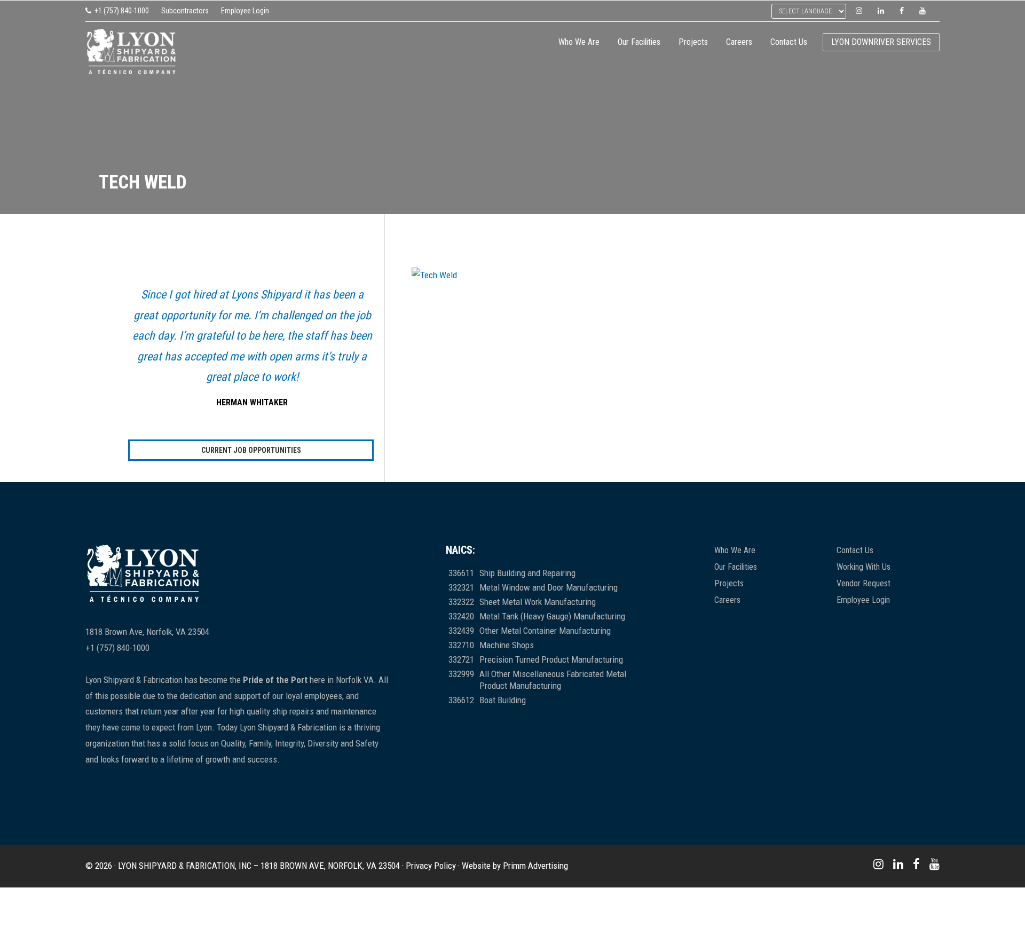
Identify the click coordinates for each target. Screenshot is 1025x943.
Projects (729, 583)
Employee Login (245, 10)
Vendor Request (863, 583)
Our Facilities (735, 567)
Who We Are (734, 550)
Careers (727, 600)
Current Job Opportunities (251, 450)
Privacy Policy (431, 865)
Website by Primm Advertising (515, 865)
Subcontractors (185, 10)
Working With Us (863, 567)
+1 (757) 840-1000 (121, 10)
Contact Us (855, 550)
